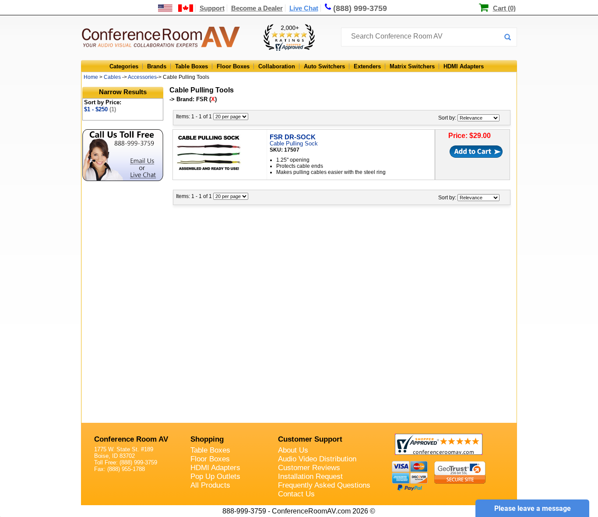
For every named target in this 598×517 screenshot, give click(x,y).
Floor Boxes (233, 66)
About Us (293, 450)
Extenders (367, 66)
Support (212, 8)
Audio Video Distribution (317, 459)
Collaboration (276, 66)
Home (91, 77)
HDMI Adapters (463, 66)
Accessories (142, 77)
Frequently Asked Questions (324, 485)
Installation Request (310, 476)
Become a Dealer (257, 8)
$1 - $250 (100, 109)
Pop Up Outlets (215, 476)
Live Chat (303, 8)
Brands (156, 66)
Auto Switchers (324, 66)
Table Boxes (191, 66)
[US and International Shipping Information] (176, 8)
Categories (123, 66)
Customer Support (310, 439)
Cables (112, 77)
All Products (210, 485)
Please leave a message (532, 508)
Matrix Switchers (412, 66)
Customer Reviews (309, 468)
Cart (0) (504, 8)
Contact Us (296, 494)
